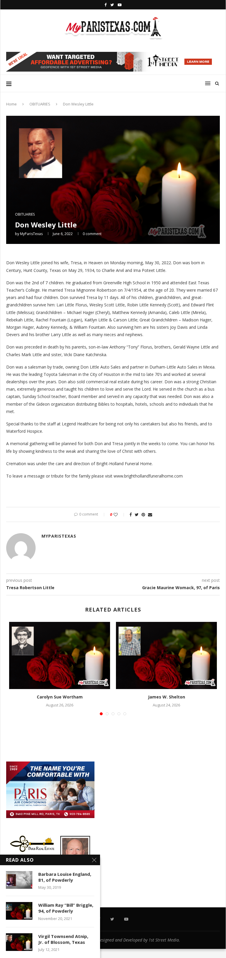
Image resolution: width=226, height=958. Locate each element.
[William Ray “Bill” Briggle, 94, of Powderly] (19, 911)
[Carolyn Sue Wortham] (59, 655)
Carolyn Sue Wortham (60, 697)
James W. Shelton (166, 697)
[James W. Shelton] (166, 655)
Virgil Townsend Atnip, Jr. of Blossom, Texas (63, 939)
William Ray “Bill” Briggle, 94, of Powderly (65, 908)
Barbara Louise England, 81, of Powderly (64, 877)
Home (11, 104)
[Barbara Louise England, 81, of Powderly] (19, 880)
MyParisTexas (31, 233)
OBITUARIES (39, 104)
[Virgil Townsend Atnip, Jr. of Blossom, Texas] (19, 942)
